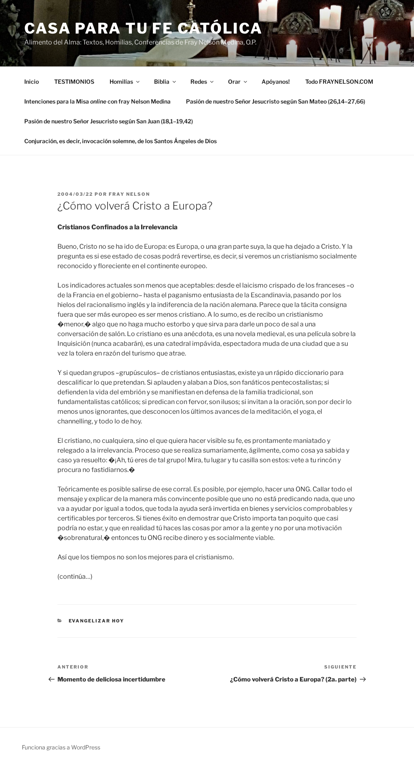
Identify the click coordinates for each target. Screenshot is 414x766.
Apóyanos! (276, 81)
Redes (198, 81)
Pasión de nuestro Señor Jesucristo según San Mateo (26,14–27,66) (275, 101)
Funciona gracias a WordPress (61, 747)
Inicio (31, 81)
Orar (234, 81)
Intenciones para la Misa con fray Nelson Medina (97, 101)
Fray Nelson (129, 194)
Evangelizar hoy (97, 621)
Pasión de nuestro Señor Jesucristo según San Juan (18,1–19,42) (108, 121)
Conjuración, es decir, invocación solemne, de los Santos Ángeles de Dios (120, 141)
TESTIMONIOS (74, 81)
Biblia (161, 81)
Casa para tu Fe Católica (143, 28)
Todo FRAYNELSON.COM (339, 81)
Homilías (121, 81)
